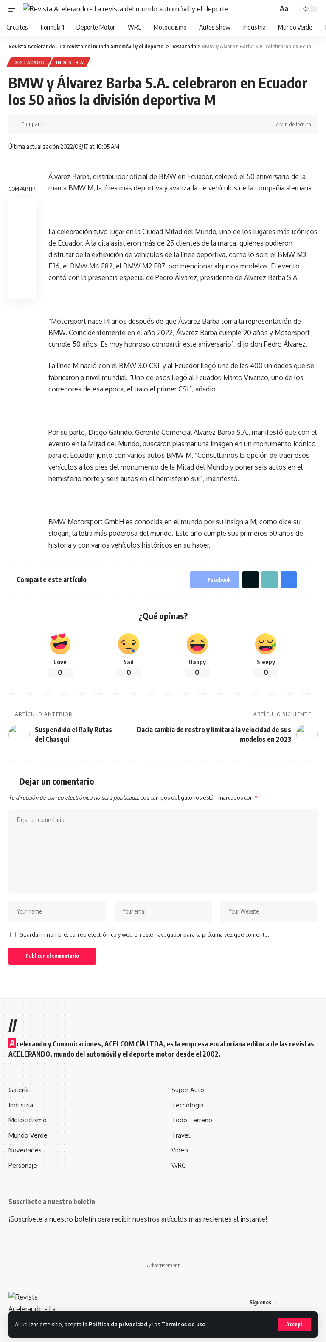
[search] (270, 9)
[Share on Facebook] (53, 124)
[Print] (92, 124)
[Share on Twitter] (66, 124)
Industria (69, 62)
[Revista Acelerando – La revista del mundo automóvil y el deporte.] (40, 1302)
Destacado (29, 62)
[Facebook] (284, 1302)
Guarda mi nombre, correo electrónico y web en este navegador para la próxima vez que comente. (144, 934)
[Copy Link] (79, 124)
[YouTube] (304, 1302)
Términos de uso (183, 1324)
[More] (106, 124)
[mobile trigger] (15, 9)
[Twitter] (294, 1302)
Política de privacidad (118, 1324)
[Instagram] (315, 1302)
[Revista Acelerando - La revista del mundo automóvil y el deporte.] (126, 9)
